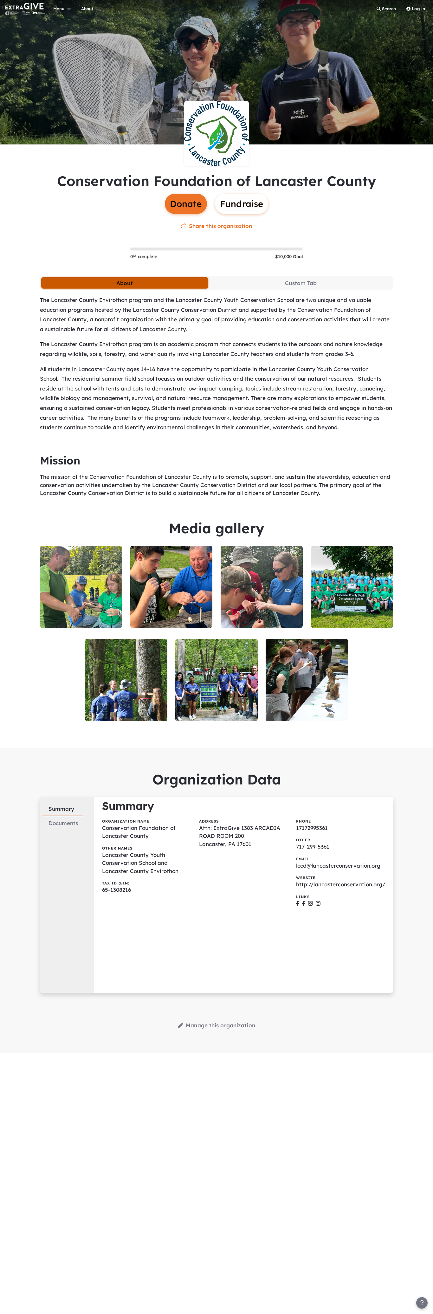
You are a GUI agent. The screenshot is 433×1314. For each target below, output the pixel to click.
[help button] (422, 1303)
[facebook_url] (298, 903)
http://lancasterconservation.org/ (340, 884)
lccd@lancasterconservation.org (338, 865)
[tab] (124, 283)
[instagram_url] (310, 903)
